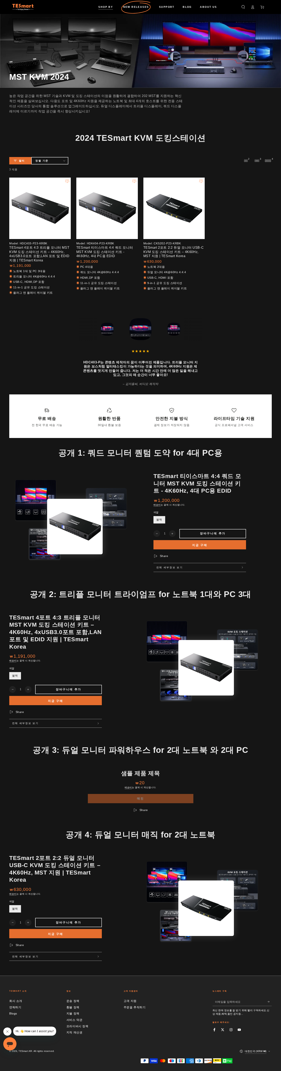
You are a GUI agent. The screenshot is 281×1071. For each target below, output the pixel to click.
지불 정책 (72, 1013)
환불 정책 (72, 1007)
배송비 (157, 505)
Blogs (13, 1013)
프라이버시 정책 (77, 1026)
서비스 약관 (74, 1019)
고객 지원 (130, 1001)
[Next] (199, 329)
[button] (243, 7)
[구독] (269, 1002)
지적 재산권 (74, 1032)
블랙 (159, 519)
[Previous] (82, 329)
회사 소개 (15, 1001)
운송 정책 (72, 1001)
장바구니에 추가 (212, 533)
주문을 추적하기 (134, 1007)
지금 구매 (199, 545)
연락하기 (15, 1007)
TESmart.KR (25, 1051)
